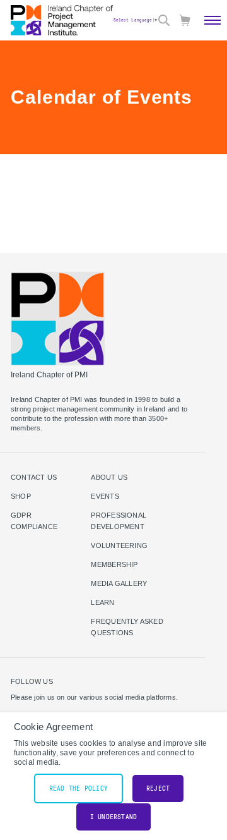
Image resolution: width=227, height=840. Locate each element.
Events (105, 496)
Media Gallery (119, 583)
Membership (114, 564)
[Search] (164, 20)
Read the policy (78, 788)
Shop (21, 496)
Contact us (34, 477)
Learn (102, 602)
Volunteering (119, 545)
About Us (109, 477)
